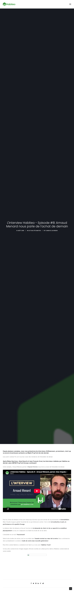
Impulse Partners (33, 467)
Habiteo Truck (45, 545)
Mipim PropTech (33, 453)
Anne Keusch (23, 461)
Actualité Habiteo (35, 230)
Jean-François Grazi (36, 461)
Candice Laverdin (52, 230)
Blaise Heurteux (12, 461)
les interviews (40, 451)
